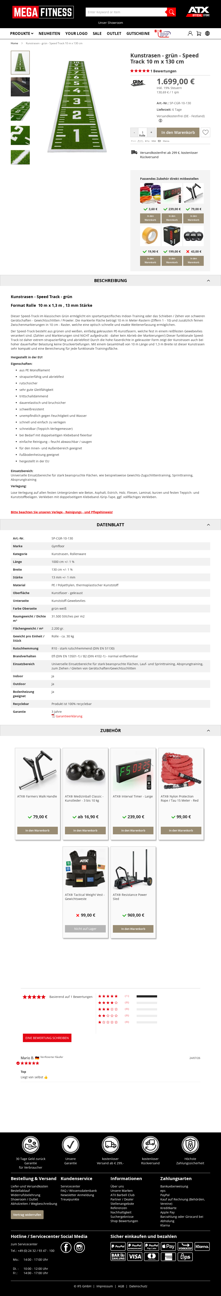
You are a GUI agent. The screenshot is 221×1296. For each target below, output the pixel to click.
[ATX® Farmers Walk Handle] (193, 202)
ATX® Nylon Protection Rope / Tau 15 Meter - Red (180, 798)
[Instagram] (79, 1251)
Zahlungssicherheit (190, 1163)
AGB (121, 1286)
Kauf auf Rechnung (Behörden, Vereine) (182, 1201)
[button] (20, 87)
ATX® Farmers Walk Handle (37, 796)
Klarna (165, 1225)
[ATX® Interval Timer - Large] (172, 202)
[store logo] (43, 12)
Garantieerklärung (68, 716)
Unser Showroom (110, 23)
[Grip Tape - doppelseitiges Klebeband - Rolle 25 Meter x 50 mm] (150, 245)
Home (14, 43)
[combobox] (130, 12)
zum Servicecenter (24, 1244)
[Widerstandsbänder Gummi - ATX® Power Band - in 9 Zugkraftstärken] (150, 202)
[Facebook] (66, 1251)
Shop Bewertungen (124, 1221)
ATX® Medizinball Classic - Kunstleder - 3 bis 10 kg (84, 798)
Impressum (104, 1286)
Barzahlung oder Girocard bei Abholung (181, 1219)
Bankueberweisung (174, 1186)
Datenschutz (138, 1286)
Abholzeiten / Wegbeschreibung (34, 1204)
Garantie (70, 1163)
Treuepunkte (70, 1199)
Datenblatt (110, 525)
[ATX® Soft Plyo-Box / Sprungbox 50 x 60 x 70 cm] (172, 245)
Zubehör (110, 730)
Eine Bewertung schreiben (47, 1038)
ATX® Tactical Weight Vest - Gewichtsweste (85, 897)
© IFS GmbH (82, 1286)
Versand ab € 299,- (110, 1163)
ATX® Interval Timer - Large (133, 796)
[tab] (110, 280)
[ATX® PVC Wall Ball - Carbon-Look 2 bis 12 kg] (193, 245)
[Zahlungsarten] (150, 142)
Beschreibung (110, 280)
